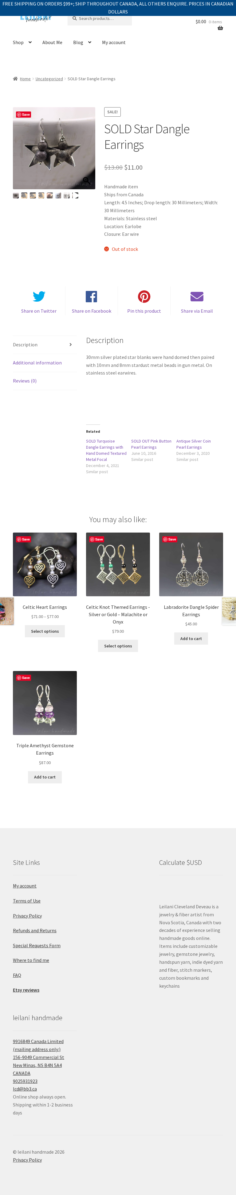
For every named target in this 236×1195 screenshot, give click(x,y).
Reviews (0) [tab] (25, 381)
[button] (87, 151)
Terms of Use (27, 901)
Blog (78, 42)
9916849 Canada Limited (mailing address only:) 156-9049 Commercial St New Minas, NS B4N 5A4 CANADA (38, 1057)
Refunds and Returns (35, 930)
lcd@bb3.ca (25, 1089)
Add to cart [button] (191, 638)
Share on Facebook (91, 311)
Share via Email (197, 311)
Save (26, 114)
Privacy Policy (27, 916)
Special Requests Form (37, 945)
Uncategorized (49, 78)
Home (25, 78)
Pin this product (144, 311)
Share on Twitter (39, 311)
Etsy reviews (26, 990)
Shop (18, 42)
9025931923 (25, 1081)
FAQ (17, 975)
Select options (45, 631)
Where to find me (31, 960)
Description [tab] (25, 344)
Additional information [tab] (37, 363)
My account (114, 42)
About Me (52, 42)
